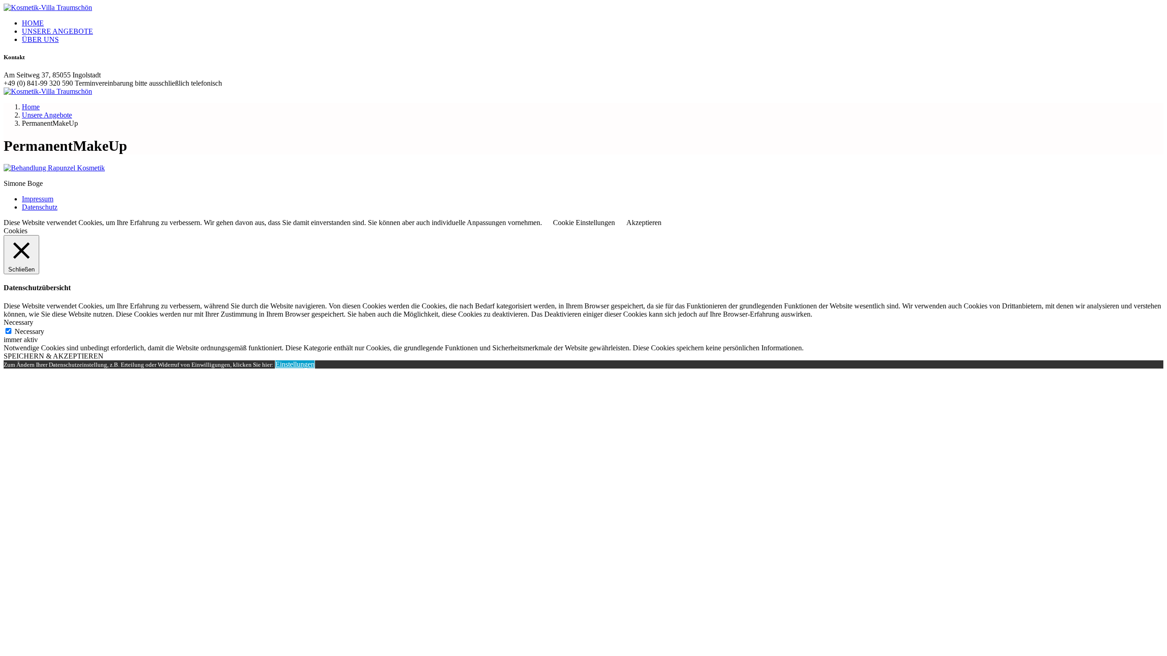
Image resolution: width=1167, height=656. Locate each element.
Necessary (29, 331)
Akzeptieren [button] (643, 222)
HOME (33, 23)
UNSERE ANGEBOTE (57, 31)
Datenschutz (39, 207)
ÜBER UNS (40, 39)
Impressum (37, 199)
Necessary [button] (18, 322)
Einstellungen (295, 364)
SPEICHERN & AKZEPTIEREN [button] (53, 356)
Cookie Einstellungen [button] (584, 222)
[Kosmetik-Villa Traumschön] (48, 7)
